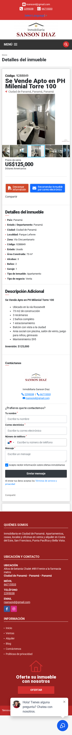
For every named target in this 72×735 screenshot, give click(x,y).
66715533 (47, 8)
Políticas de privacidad (19, 654)
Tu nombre (11, 413)
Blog (8, 643)
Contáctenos (13, 648)
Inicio (4, 55)
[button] (66, 97)
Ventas (10, 633)
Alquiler (10, 638)
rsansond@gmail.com (38, 398)
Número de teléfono (16, 436)
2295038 (28, 8)
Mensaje (10, 448)
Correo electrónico (15, 424)
